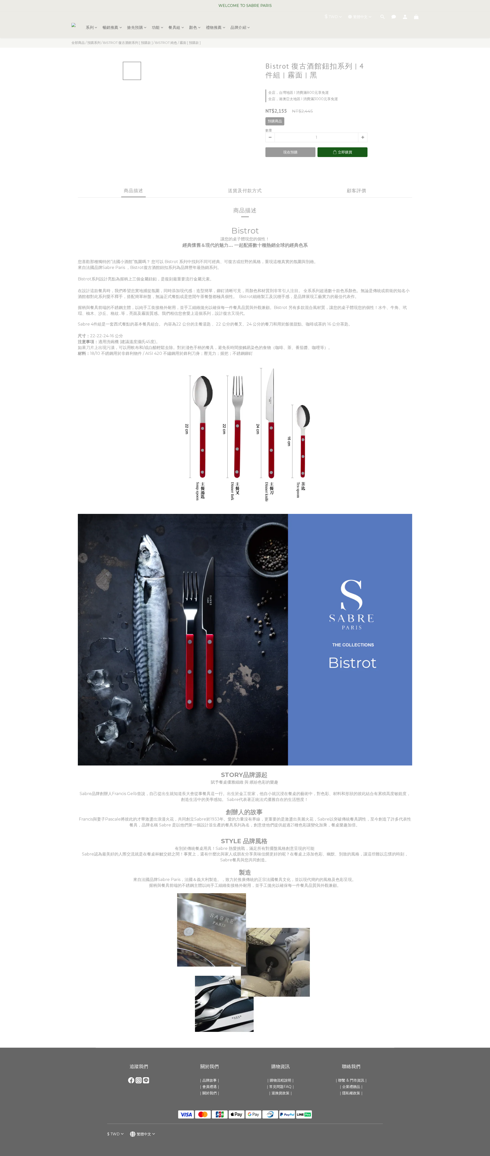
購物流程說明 (280, 1080)
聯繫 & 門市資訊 (351, 1080)
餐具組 (174, 27)
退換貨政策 (280, 1093)
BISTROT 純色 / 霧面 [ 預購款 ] (178, 43)
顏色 (193, 27)
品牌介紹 (238, 27)
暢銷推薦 (110, 27)
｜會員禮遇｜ (209, 1086)
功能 (156, 27)
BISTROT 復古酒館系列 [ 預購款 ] (128, 43)
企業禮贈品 (351, 1086)
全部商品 (78, 43)
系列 (90, 27)
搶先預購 (135, 27)
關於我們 (209, 1093)
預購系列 (94, 43)
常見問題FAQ (280, 1086)
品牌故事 (209, 1080)
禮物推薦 (214, 27)
